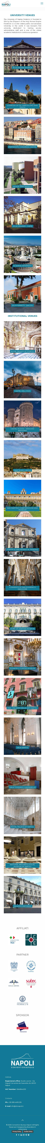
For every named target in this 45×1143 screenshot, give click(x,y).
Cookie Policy (28, 1131)
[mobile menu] (42, 3)
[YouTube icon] (19, 1135)
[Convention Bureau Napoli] (6, 3)
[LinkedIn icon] (21, 1135)
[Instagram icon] (24, 1135)
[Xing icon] (26, 1135)
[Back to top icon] (22, 1120)
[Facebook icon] (16, 1135)
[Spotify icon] (28, 1135)
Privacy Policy (17, 1131)
